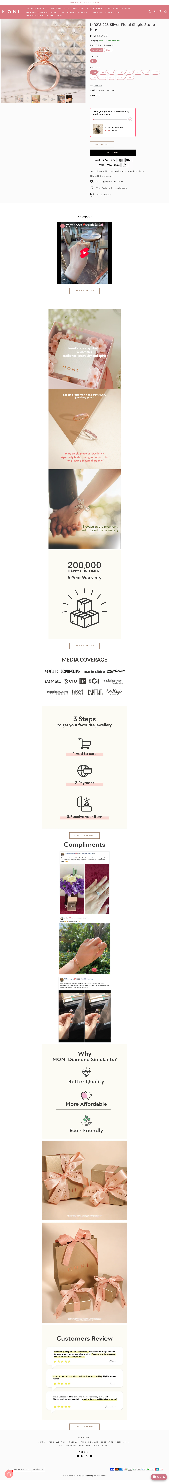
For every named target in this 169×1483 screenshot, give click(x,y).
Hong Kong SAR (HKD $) (17, 1469)
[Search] (149, 11)
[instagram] (87, 1456)
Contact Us (107, 1442)
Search (42, 1442)
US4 (94, 72)
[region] (84, 2)
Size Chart (98, 86)
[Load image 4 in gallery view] (44, 99)
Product (74, 1442)
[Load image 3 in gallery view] (36, 99)
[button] (96, 8)
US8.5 (103, 77)
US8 (94, 77)
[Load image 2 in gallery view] (28, 99)
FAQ (61, 1446)
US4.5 (103, 72)
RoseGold (97, 50)
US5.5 (120, 72)
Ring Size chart (89, 1442)
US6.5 (138, 72)
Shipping (94, 41)
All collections (58, 1442)
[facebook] (78, 1456)
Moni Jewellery (75, 1476)
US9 (111, 77)
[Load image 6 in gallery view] (61, 99)
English (36, 1469)
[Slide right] (71, 99)
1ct (93, 61)
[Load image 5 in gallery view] (53, 99)
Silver (108, 50)
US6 (129, 72)
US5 (112, 72)
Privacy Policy (101, 1446)
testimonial (122, 1442)
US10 (129, 77)
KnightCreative (100, 1476)
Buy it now (113, 152)
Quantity (95, 95)
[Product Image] (43, 61)
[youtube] (91, 1456)
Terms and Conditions (78, 1446)
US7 (147, 72)
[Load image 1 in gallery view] (19, 99)
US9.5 (120, 77)
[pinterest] (82, 1456)
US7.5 (155, 72)
